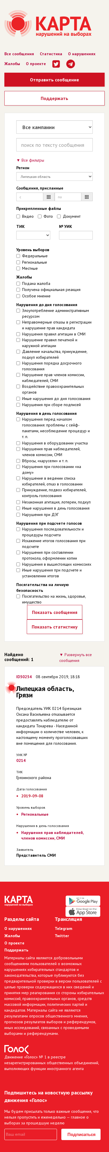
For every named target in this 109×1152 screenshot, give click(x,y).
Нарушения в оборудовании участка (55, 443)
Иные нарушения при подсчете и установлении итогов (52, 572)
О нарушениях (81, 53)
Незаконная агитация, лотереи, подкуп (56, 502)
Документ (72, 216)
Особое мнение (36, 296)
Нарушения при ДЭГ (40, 514)
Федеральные (35, 255)
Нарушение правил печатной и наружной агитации (49, 342)
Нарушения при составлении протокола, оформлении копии (49, 555)
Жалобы (12, 63)
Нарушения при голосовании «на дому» (51, 469)
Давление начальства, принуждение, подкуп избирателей (54, 354)
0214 (21, 760)
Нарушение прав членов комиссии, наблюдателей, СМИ (53, 377)
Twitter (62, 935)
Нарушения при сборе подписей (51, 404)
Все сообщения (19, 53)
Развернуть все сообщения (75, 657)
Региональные (34, 262)
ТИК (20, 226)
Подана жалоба (36, 283)
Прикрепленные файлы (38, 208)
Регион (22, 167)
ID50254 (24, 676)
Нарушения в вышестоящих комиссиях (56, 564)
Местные (30, 268)
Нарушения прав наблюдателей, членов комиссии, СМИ (51, 451)
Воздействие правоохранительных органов (53, 389)
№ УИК (65, 226)
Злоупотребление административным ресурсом (55, 313)
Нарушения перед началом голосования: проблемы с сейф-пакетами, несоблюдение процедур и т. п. (56, 428)
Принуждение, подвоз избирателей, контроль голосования (54, 492)
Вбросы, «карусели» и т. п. (45, 460)
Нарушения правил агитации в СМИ (53, 334)
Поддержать (54, 98)
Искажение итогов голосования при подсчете (53, 543)
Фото (48, 216)
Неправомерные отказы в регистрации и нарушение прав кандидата (57, 325)
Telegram (63, 928)
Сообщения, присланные (39, 188)
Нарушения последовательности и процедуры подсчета (53, 531)
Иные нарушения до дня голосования (56, 398)
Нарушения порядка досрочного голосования (52, 366)
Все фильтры (33, 160)
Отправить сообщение (54, 80)
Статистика (51, 53)
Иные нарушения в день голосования (56, 508)
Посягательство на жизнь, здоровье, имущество (54, 599)
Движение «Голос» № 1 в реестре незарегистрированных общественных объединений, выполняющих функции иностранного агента (51, 1062)
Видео (28, 216)
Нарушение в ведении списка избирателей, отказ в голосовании (52, 481)
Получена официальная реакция (51, 289)
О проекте (36, 63)
